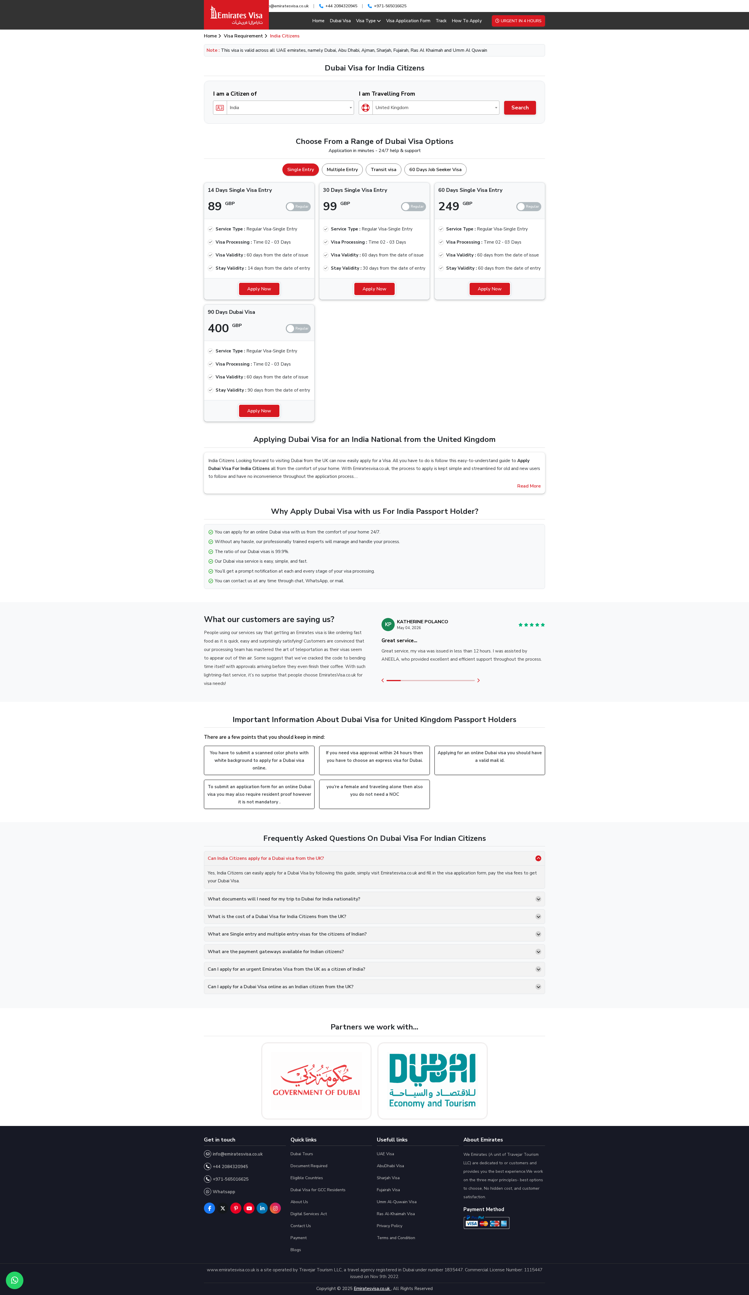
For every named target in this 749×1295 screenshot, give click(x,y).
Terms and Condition (396, 1238)
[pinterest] (235, 1208)
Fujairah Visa (388, 1190)
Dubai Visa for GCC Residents (318, 1190)
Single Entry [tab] (300, 169)
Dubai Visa (340, 21)
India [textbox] (234, 107)
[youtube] (249, 1208)
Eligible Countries (307, 1178)
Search (520, 107)
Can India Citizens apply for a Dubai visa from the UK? (266, 858)
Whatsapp (224, 1192)
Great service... (399, 640)
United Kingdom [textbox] (391, 107)
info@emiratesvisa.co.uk (286, 6)
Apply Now (259, 289)
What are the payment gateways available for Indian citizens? (276, 951)
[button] (383, 680)
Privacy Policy (389, 1226)
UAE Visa (385, 1154)
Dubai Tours (302, 1154)
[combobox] (283, 108)
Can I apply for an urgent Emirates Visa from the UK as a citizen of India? (286, 969)
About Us (299, 1202)
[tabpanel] (374, 300)
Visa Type (366, 21)
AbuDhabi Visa (390, 1166)
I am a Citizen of (235, 94)
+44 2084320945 (341, 6)
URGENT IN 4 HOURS (521, 21)
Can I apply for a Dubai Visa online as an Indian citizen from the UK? (280, 987)
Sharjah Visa (388, 1178)
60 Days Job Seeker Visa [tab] (435, 169)
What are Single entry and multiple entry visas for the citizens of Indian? (287, 934)
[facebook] (209, 1208)
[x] (222, 1208)
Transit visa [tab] (383, 169)
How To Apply (467, 21)
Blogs (296, 1250)
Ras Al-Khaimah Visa (396, 1214)
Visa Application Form (408, 21)
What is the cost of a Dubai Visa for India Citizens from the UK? (277, 916)
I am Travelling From (387, 94)
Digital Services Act (309, 1214)
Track (441, 21)
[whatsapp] (14, 1280)
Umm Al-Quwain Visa (397, 1202)
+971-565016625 (390, 6)
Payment (299, 1238)
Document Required (309, 1166)
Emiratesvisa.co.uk (372, 1288)
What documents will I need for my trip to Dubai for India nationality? (284, 899)
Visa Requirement (243, 36)
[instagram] (275, 1208)
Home (318, 21)
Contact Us (301, 1226)
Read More (529, 486)
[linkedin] (262, 1208)
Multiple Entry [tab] (342, 169)
